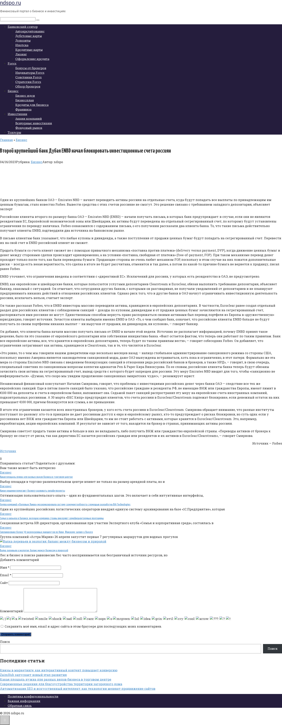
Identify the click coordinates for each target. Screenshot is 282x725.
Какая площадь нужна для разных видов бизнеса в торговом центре (36, 477)
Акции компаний (28, 118)
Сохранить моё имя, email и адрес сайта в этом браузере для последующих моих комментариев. (83, 626)
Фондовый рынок (28, 128)
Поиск (5, 642)
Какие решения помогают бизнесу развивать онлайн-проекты (32, 490)
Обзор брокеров (27, 86)
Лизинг (21, 54)
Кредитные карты (29, 49)
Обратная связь (20, 705)
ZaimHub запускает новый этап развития (33, 675)
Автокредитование (30, 31)
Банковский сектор (23, 27)
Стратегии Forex (28, 82)
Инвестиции (17, 114)
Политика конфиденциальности (33, 696)
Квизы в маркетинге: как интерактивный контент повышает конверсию (58, 670)
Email (5, 575)
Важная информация (24, 701)
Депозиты (23, 40)
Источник (8, 451)
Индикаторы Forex (29, 72)
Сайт (4, 583)
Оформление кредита (32, 59)
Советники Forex (28, 77)
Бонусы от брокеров (30, 68)
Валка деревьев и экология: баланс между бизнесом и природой (34, 550)
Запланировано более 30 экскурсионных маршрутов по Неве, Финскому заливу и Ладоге (46, 532)
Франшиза (23, 109)
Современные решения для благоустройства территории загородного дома (61, 684)
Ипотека (21, 45)
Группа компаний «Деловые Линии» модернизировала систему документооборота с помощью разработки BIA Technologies (65, 504)
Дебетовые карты (28, 36)
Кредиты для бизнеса (32, 105)
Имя (4, 567)
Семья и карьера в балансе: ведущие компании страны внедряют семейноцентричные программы (52, 518)
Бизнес (13, 91)
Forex (12, 63)
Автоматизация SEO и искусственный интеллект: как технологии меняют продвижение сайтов (77, 689)
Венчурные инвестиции (33, 123)
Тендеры (14, 132)
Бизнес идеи (25, 95)
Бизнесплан (24, 100)
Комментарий (11, 611)
